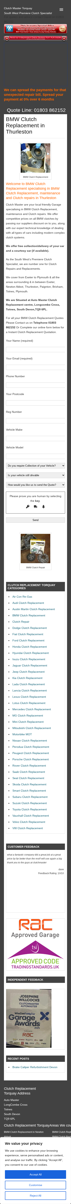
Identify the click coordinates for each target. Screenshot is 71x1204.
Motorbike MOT (22, 734)
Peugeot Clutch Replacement (30, 753)
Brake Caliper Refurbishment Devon (34, 1067)
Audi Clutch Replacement (28, 602)
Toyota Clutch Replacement (29, 809)
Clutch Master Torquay (18, 8)
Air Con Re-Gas (22, 596)
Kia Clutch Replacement (27, 678)
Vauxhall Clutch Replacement (30, 815)
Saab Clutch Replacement (28, 771)
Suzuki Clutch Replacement (29, 803)
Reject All (35, 1195)
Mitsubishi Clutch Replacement (31, 728)
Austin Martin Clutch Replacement (33, 609)
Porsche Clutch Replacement (30, 759)
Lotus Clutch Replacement (28, 703)
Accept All (36, 1174)
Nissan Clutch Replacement (29, 740)
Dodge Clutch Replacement (29, 627)
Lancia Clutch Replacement (29, 690)
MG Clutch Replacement (27, 715)
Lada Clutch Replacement (28, 684)
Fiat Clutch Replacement (27, 634)
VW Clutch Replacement (27, 828)
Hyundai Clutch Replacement (30, 653)
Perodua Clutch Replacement (30, 746)
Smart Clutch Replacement (29, 790)
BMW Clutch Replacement (28, 615)
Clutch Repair (20, 621)
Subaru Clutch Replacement (30, 796)
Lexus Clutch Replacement (29, 696)
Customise (35, 1185)
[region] (35, 1170)
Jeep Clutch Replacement (28, 671)
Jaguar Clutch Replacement (29, 665)
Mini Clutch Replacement (28, 721)
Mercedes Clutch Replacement (31, 709)
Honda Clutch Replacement (29, 646)
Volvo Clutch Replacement (28, 821)
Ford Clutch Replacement (28, 640)
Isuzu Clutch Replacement (28, 659)
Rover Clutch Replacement (29, 765)
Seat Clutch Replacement (28, 778)
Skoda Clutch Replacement (29, 784)
